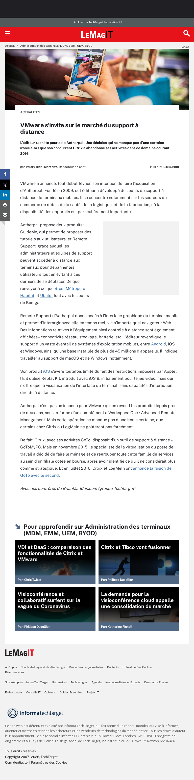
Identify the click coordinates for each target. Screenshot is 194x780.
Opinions (50, 692)
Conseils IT (33, 692)
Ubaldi (46, 295)
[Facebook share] (5, 174)
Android (158, 344)
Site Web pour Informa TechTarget (26, 682)
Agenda (96, 682)
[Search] (186, 34)
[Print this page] (5, 205)
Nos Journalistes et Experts (122, 682)
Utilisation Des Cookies (138, 667)
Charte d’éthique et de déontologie (43, 667)
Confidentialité (16, 762)
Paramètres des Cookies (49, 762)
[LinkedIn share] (5, 195)
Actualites (30, 112)
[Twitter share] (5, 185)
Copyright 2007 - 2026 (22, 757)
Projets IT (93, 692)
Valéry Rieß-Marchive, (42, 167)
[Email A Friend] (5, 216)
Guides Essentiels (71, 692)
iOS (46, 371)
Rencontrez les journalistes (86, 667)
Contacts (113, 667)
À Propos (11, 667)
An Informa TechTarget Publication (96, 22)
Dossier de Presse (156, 682)
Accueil (10, 45)
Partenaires (59, 682)
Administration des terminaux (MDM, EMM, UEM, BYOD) (56, 45)
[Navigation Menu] (7, 34)
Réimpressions (14, 672)
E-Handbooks (13, 692)
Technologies (79, 682)
